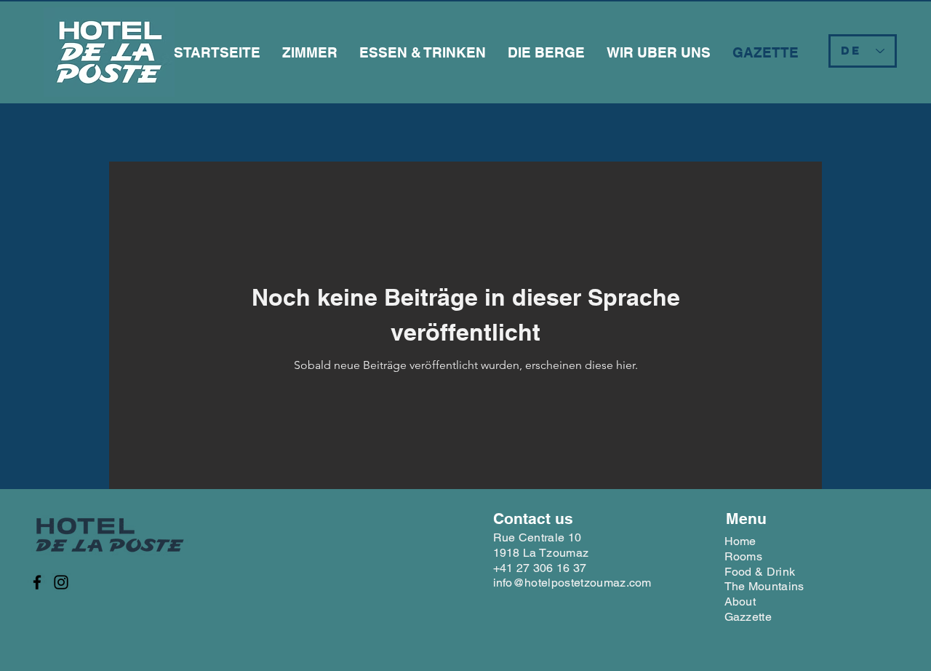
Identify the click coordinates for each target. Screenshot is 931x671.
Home (740, 541)
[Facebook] (37, 582)
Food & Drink (760, 572)
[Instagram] (61, 582)
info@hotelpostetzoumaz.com (572, 582)
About (740, 601)
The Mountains (764, 586)
